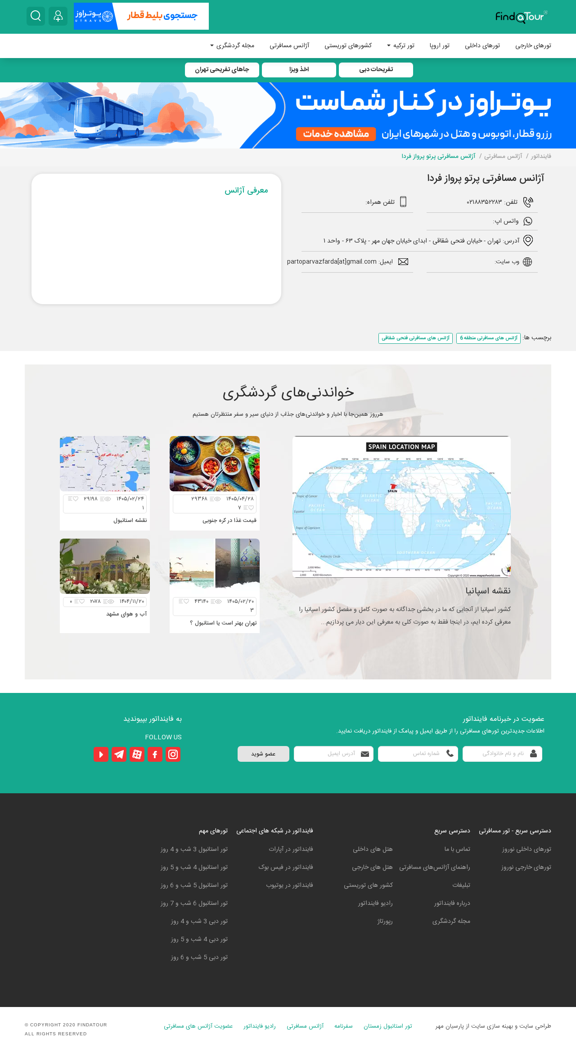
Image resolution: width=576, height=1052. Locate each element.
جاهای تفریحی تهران (222, 69)
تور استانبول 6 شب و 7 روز (194, 903)
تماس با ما (457, 849)
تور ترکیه (403, 45)
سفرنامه (343, 1027)
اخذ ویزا (299, 69)
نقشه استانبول (130, 521)
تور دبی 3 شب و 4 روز (199, 921)
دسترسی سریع (452, 831)
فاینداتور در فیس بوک (286, 867)
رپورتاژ (385, 921)
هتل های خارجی (372, 867)
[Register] (58, 16)
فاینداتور (541, 157)
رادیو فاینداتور (375, 903)
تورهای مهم (213, 831)
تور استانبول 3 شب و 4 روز (194, 849)
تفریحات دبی (376, 69)
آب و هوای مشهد (126, 614)
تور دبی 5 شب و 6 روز (199, 957)
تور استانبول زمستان (388, 1027)
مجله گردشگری (234, 45)
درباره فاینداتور (452, 903)
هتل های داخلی (373, 849)
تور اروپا (440, 45)
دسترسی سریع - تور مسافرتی (515, 831)
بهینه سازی (500, 1026)
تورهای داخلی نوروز (526, 849)
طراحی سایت (535, 1026)
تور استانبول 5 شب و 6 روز (194, 885)
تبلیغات (461, 885)
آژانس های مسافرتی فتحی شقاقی (416, 338)
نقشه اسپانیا (488, 591)
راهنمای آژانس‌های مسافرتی (434, 867)
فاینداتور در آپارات (291, 849)
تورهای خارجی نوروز (526, 867)
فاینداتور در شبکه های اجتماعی (274, 831)
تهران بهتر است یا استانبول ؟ (223, 623)
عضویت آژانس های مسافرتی (198, 1027)
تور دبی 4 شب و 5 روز (199, 939)
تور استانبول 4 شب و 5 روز (194, 867)
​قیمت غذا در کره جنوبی (229, 521)
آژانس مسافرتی (289, 45)
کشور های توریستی (368, 885)
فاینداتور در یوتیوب (289, 885)
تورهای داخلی (482, 45)
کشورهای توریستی (348, 45)
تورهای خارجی (533, 45)
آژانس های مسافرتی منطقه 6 (489, 338)
